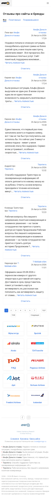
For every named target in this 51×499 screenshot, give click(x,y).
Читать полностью (15, 62)
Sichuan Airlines (37, 385)
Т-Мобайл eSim (39, 262)
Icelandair (37, 402)
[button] (48, 3)
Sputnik (37, 333)
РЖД (13, 368)
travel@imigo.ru (40, 441)
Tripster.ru (9, 169)
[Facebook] (22, 417)
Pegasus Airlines (37, 368)
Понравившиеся (30, 20)
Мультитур (13, 333)
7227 (44, 310)
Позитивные (15, 20)
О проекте (15, 439)
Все (4, 20)
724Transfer (37, 350)
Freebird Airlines (13, 402)
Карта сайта (35, 439)
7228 (13, 315)
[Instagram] (28, 417)
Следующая (35, 315)
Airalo (13, 350)
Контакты (24, 439)
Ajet (13, 385)
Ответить (25, 68)
